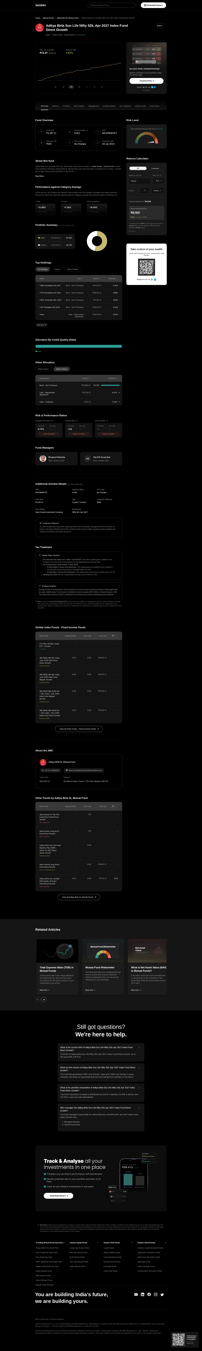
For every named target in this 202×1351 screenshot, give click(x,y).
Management (93, 106)
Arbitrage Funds (144, 1262)
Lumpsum (155, 168)
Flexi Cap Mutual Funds (79, 1262)
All (102, 87)
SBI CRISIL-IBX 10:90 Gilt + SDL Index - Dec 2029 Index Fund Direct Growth (50, 712)
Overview (44, 106)
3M (71, 87)
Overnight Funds (110, 1266)
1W (55, 87)
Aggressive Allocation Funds (149, 1252)
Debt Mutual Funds (43, 1275)
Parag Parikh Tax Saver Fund (47, 1248)
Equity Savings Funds (146, 1266)
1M (63, 87)
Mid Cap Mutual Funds (79, 1252)
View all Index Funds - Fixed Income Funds (78, 729)
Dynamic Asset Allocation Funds (150, 1248)
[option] (49, 429)
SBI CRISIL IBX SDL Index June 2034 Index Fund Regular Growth (50, 677)
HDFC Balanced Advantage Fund (49, 1262)
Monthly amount (135, 175)
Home (37, 18)
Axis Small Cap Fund (44, 1257)
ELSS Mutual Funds (77, 1257)
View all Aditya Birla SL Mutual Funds (77, 897)
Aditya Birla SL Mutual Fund (68, 18)
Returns (55, 106)
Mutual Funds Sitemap (44, 1285)
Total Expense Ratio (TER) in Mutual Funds (57, 969)
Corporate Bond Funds (113, 1257)
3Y (94, 87)
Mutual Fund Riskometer (99, 967)
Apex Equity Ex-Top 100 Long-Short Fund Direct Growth (49, 817)
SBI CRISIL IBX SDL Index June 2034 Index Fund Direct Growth (50, 660)
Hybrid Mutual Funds (44, 1280)
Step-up (156, 175)
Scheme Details (109, 106)
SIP (138, 168)
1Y (87, 87)
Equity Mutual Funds (44, 1271)
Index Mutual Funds (77, 1266)
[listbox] (78, 429)
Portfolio (66, 106)
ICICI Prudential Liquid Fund (47, 1252)
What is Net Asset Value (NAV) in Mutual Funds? (148, 969)
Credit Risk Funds (111, 1271)
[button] (160, 25)
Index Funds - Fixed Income (64, 35)
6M (79, 87)
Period (131, 191)
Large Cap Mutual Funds (79, 1248)
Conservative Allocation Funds (150, 1271)
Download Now (146, 81)
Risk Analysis (79, 106)
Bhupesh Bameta (56, 457)
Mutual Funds (48, 18)
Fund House (154, 106)
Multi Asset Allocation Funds (149, 1257)
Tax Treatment (125, 106)
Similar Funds (140, 106)
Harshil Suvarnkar (102, 457)
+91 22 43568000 (52, 770)
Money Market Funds (112, 1252)
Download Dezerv (155, 5)
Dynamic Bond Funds (112, 1262)
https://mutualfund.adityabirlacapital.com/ (85, 770)
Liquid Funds (109, 1248)
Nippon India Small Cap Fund (47, 1266)
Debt (48, 35)
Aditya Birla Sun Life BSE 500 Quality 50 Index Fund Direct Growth (50, 881)
